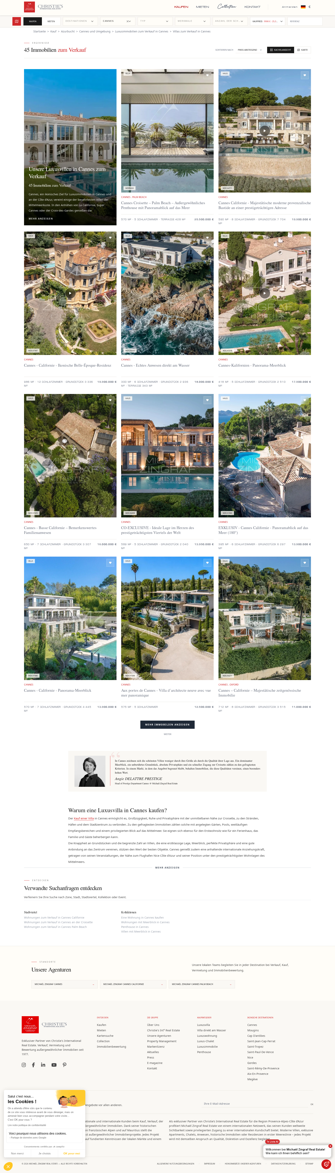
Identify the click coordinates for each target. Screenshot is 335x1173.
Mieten (202, 7)
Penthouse (204, 1052)
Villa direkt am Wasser (211, 1030)
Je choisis (45, 1153)
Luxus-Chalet (205, 1041)
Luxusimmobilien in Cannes (87, 194)
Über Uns (153, 1025)
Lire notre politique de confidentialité (27, 1125)
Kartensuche (105, 1036)
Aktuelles (153, 1052)
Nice (250, 1057)
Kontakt (252, 7)
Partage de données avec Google (28, 1137)
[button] (8, 1166)
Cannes (252, 1025)
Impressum (209, 1163)
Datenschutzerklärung (283, 1163)
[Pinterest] (64, 1065)
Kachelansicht (282, 49)
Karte (304, 49)
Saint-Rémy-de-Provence (263, 1068)
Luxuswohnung (207, 1036)
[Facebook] (33, 1065)
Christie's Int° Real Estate (163, 1030)
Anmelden (290, 7)
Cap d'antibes (256, 1036)
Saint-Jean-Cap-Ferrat (261, 1041)
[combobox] (80, 21)
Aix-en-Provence (257, 1074)
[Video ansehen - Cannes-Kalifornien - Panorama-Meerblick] (264, 293)
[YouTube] (54, 1065)
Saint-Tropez (255, 1046)
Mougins (253, 1030)
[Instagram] (24, 1065)
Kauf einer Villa (84, 818)
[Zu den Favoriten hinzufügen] (208, 75)
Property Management (161, 1041)
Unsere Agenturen (159, 1036)
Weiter (167, 734)
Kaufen (181, 7)
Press (150, 1057)
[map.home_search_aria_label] (16, 21)
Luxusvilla (203, 1025)
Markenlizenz (156, 1046)
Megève (252, 1079)
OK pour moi (71, 1153)
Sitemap (309, 1163)
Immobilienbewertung (111, 1046)
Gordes (252, 1063)
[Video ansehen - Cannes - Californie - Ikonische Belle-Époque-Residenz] (70, 293)
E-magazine (154, 1063)
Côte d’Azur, (45, 199)
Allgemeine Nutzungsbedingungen (175, 1163)
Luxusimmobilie (207, 1046)
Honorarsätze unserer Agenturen (243, 1163)
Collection (227, 6)
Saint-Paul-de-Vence (260, 1052)
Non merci (17, 1153)
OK (312, 1104)
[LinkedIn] (43, 1065)
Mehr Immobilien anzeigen (167, 724)
